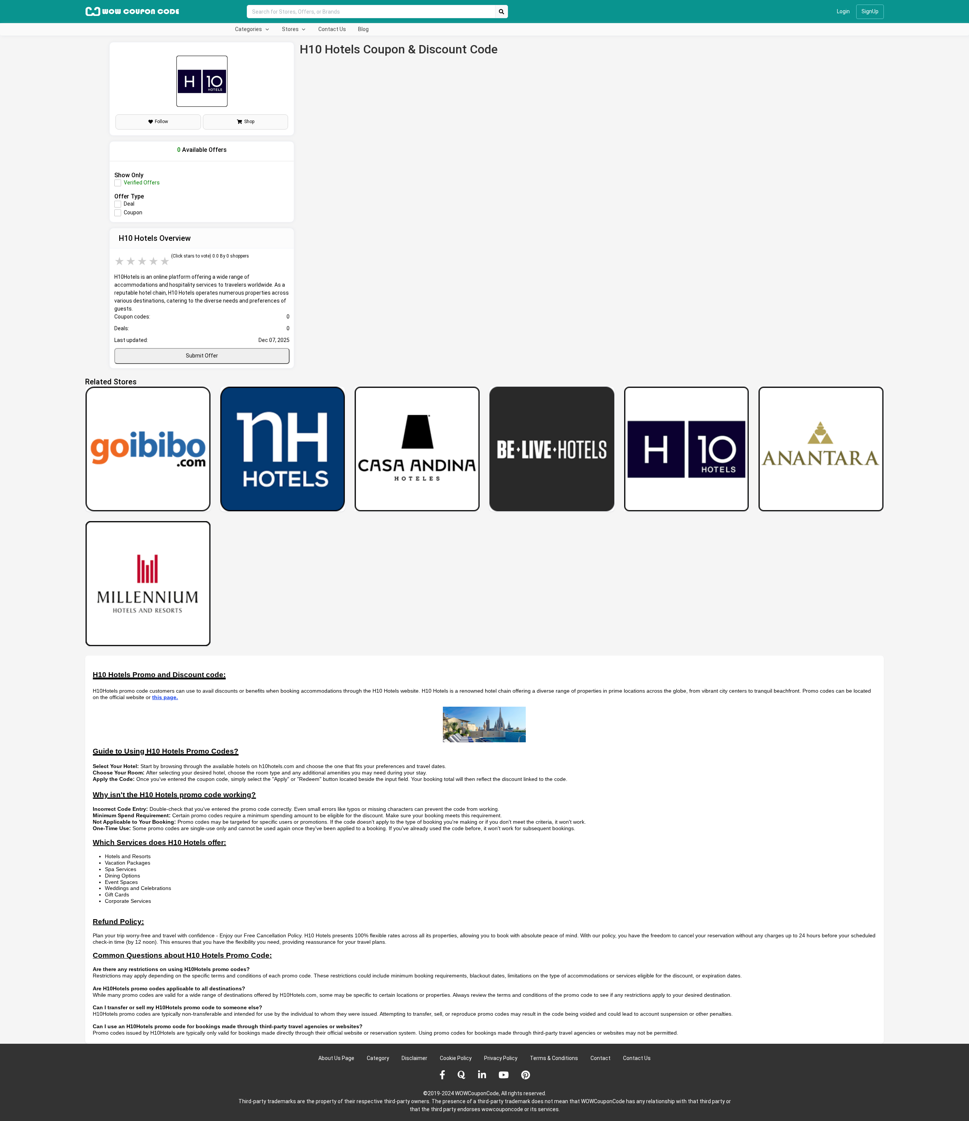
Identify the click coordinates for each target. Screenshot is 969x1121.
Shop (249, 121)
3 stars (142, 261)
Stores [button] (291, 29)
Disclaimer (414, 1058)
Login (843, 11)
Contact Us (332, 29)
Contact (600, 1058)
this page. (165, 697)
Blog (363, 29)
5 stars (165, 261)
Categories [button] (249, 29)
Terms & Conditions (554, 1058)
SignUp (870, 11)
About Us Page (336, 1058)
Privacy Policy (500, 1058)
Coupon (133, 212)
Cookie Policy (456, 1058)
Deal (129, 204)
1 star (120, 261)
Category (378, 1058)
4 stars (154, 261)
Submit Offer (202, 356)
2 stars (131, 261)
